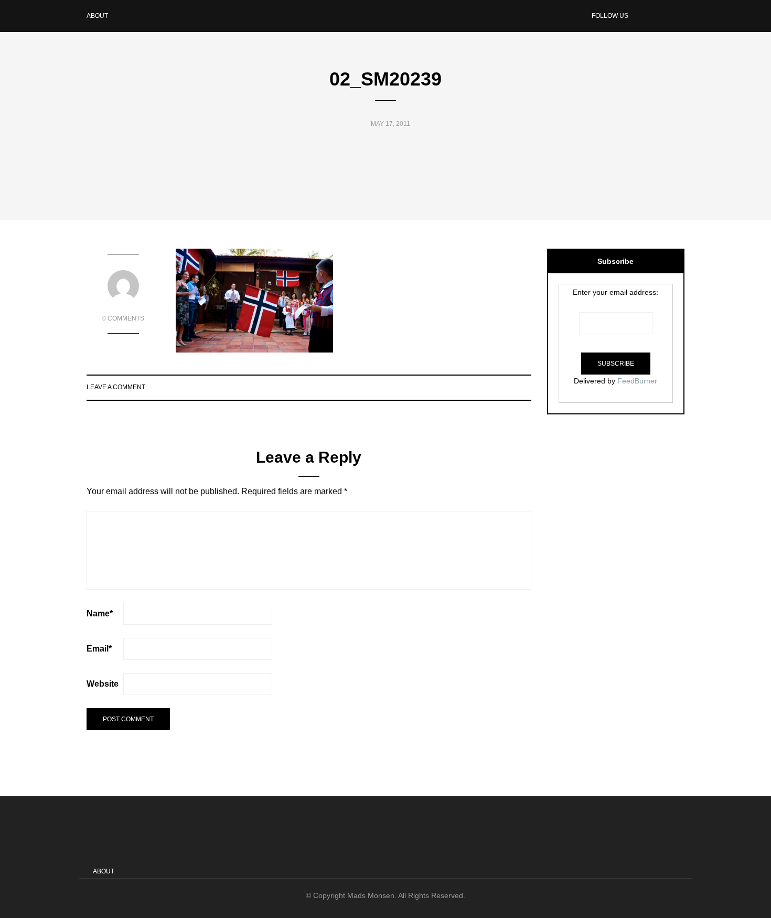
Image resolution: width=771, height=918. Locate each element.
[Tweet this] (498, 387)
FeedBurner (637, 381)
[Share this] (485, 387)
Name (100, 613)
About (97, 15)
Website (103, 683)
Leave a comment (116, 387)
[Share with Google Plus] (511, 387)
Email (99, 648)
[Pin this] (524, 387)
